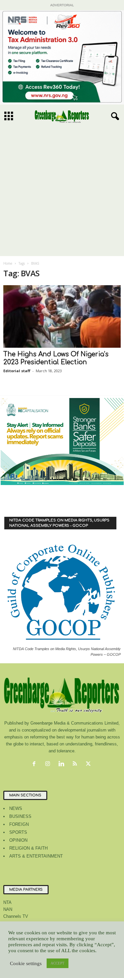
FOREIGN (19, 824)
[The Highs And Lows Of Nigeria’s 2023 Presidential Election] (62, 316)
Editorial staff (16, 370)
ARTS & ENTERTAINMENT (36, 856)
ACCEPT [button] (57, 963)
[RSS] (76, 764)
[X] (89, 764)
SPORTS (18, 832)
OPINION (18, 840)
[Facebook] (35, 764)
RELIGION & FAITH (28, 848)
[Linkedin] (62, 764)
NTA (7, 902)
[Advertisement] (62, 191)
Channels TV (15, 916)
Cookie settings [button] (26, 963)
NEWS (15, 808)
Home (7, 263)
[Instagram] (49, 764)
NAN (7, 909)
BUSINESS (20, 816)
